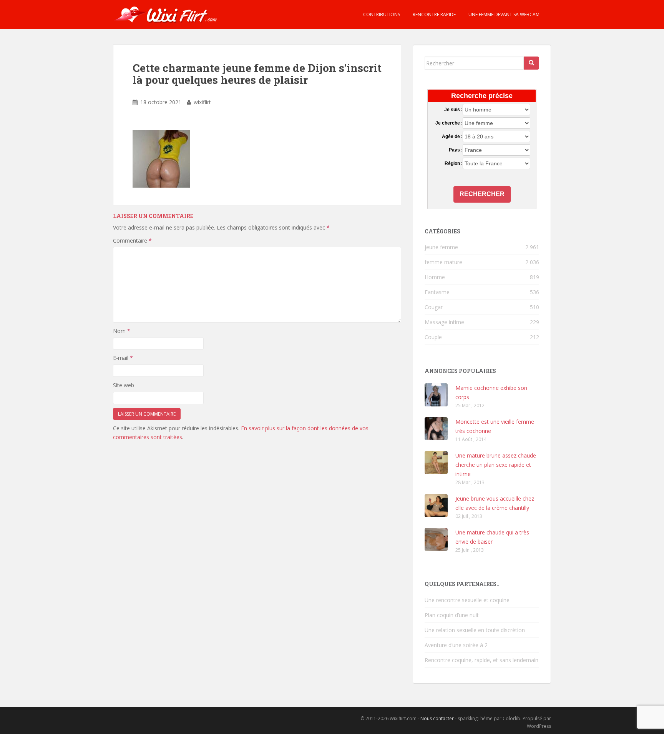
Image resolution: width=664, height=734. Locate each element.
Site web (123, 385)
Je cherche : (448, 123)
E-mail (123, 357)
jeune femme (441, 247)
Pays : (455, 150)
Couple (433, 337)
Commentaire (132, 240)
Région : (453, 163)
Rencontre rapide (434, 14)
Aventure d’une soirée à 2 (456, 645)
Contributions (381, 14)
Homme (435, 277)
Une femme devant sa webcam (503, 14)
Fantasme (437, 292)
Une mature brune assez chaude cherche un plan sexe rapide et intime (495, 465)
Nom (121, 331)
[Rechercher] (531, 63)
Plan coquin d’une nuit (452, 615)
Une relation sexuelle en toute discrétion (475, 630)
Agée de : (452, 136)
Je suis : (453, 109)
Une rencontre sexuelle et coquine (467, 600)
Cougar (434, 307)
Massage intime (444, 322)
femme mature (443, 262)
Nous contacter (437, 718)
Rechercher (482, 194)
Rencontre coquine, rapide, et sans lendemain (481, 660)
